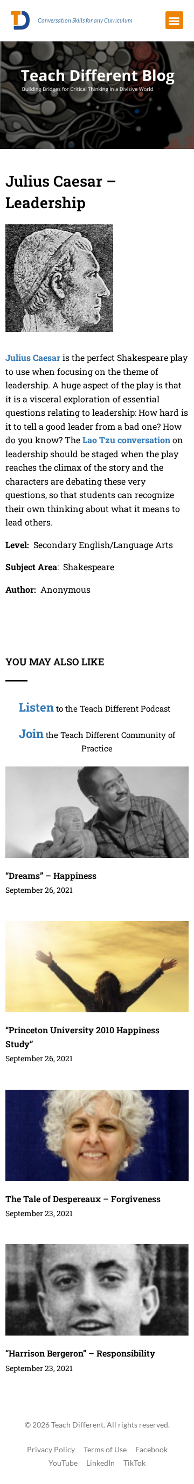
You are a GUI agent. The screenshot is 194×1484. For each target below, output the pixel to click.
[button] (174, 20)
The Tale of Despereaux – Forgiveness (83, 1198)
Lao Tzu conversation (126, 439)
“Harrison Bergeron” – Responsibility (80, 1353)
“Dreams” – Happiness (50, 875)
